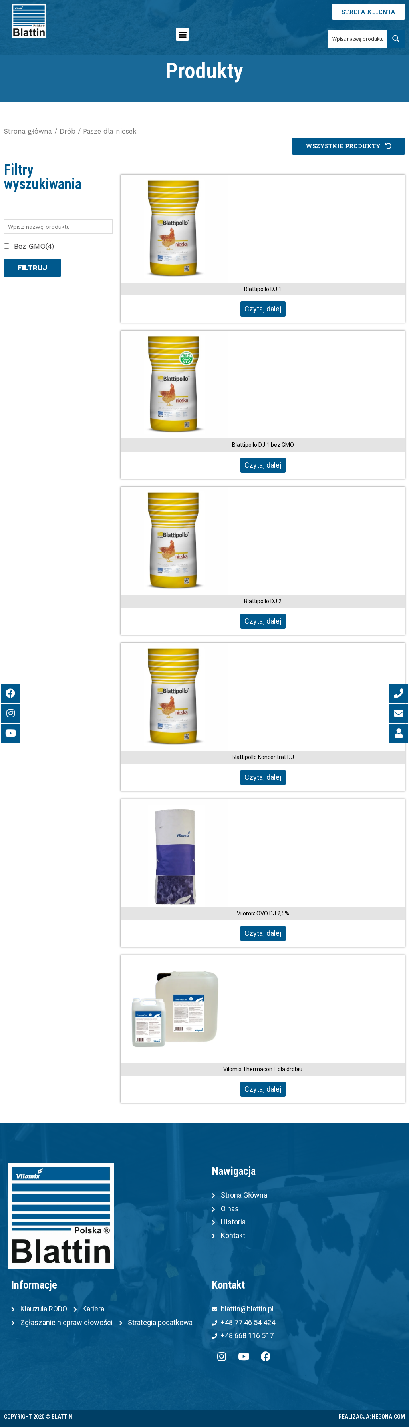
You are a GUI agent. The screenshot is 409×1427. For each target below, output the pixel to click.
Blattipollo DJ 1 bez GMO (263, 445)
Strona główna (28, 131)
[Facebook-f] (266, 1357)
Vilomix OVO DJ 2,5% (263, 913)
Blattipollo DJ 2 (263, 601)
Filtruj (32, 267)
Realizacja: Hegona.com (372, 1416)
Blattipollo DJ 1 (263, 289)
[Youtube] (244, 1357)
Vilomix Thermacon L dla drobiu (262, 1069)
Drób (67, 131)
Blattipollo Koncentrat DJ (263, 757)
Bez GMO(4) (34, 246)
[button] (182, 34)
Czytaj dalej (263, 309)
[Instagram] (222, 1357)
